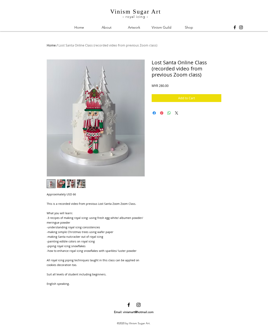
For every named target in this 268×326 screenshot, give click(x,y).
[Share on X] (176, 113)
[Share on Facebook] (154, 113)
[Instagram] (241, 27)
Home (51, 45)
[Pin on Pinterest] (161, 113)
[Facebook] (234, 27)
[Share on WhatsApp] (169, 113)
